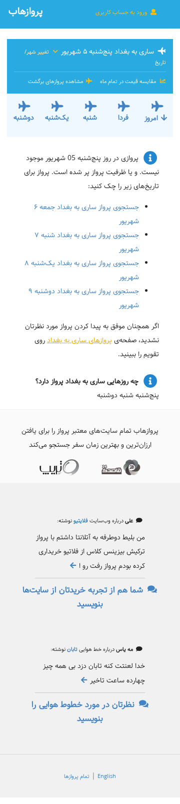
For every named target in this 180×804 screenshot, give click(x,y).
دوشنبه (24, 117)
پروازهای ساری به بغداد (79, 340)
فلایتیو (80, 520)
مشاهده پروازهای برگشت (56, 81)
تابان (72, 649)
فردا (123, 117)
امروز (151, 118)
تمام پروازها (77, 776)
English (107, 776)
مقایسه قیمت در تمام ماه (128, 81)
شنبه (90, 117)
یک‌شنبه (57, 117)
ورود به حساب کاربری (122, 12)
